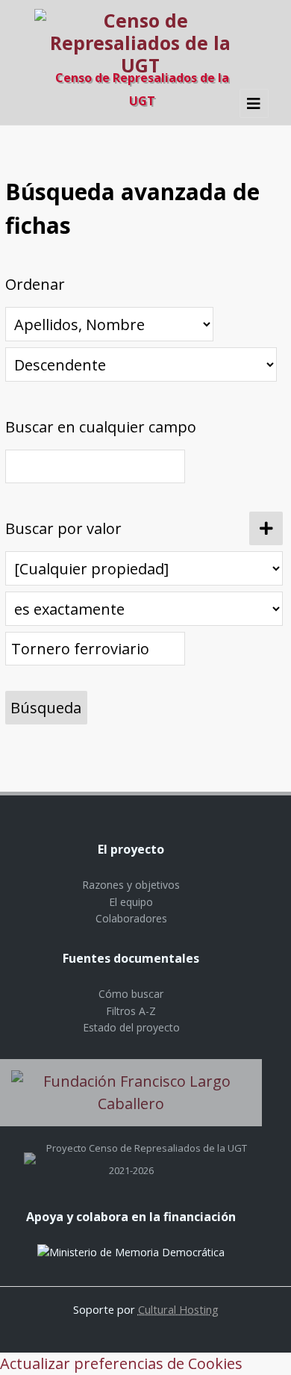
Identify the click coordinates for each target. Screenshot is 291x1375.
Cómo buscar (130, 994)
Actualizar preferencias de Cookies (121, 1363)
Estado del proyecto (131, 1027)
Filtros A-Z (131, 1011)
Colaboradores (131, 918)
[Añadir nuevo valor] (266, 528)
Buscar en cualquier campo (100, 427)
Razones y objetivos (131, 885)
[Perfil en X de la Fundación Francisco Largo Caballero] (30, 1148)
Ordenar (35, 284)
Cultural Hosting (178, 1309)
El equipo (131, 902)
